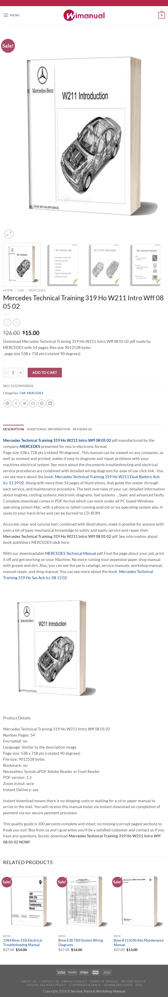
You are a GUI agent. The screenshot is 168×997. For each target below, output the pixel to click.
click (56, 542)
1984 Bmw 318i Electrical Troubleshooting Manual (22, 942)
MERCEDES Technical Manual (70, 553)
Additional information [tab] (48, 429)
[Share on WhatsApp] (7, 403)
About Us (28, 981)
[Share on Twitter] (24, 403)
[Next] (156, 136)
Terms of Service (104, 981)
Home (8, 290)
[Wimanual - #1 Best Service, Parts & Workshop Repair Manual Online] (84, 15)
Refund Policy (133, 981)
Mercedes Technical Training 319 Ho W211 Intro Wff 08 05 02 (57, 440)
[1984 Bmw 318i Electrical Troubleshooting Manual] (28, 901)
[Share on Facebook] (16, 403)
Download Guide (118, 985)
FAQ (139, 985)
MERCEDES (36, 290)
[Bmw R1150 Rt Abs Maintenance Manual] (139, 901)
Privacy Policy (74, 981)
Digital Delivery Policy (46, 985)
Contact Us (49, 981)
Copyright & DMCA (85, 985)
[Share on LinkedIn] (50, 403)
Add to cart (44, 372)
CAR (20, 290)
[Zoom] (9, 234)
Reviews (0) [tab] (82, 429)
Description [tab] (13, 429)
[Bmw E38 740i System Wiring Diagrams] (84, 901)
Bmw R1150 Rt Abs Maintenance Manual (139, 942)
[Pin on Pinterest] (41, 403)
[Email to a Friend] (33, 403)
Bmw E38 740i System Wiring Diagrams (80, 942)
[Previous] (11, 136)
